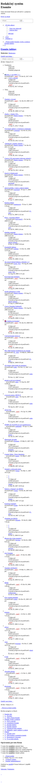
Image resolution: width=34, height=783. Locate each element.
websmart (17, 130)
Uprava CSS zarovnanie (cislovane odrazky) (18, 158)
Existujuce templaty (10, 504)
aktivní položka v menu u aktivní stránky (17, 188)
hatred (17, 456)
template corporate (10, 232)
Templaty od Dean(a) (11, 568)
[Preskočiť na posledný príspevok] (13, 85)
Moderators (12, 53)
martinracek (17, 204)
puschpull (11, 183)
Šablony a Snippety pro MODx (14, 489)
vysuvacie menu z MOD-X (13, 395)
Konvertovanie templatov (12, 277)
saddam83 (18, 426)
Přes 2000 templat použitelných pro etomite (17, 351)
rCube (6, 657)
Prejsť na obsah (5, 16)
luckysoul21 (19, 219)
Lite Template (9, 553)
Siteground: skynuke (11, 439)
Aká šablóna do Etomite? (12, 321)
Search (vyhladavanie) (11, 173)
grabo (15, 599)
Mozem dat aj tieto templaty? (13, 538)
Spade (16, 505)
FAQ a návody (13, 78)
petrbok (16, 249)
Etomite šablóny (8, 49)
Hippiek (17, 520)
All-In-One (8, 410)
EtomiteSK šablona (10, 247)
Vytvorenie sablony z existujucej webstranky (18, 129)
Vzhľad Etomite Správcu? (12, 336)
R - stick (16, 352)
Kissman (16, 441)
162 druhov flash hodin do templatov (16, 365)
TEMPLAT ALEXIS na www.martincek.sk (18, 424)
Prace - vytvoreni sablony (12, 217)
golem (10, 533)
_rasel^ (16, 76)
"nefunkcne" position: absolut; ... (14, 143)
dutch (31, 650)
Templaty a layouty (10, 99)
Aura (6, 642)
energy (10, 435)
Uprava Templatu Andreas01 (13, 306)
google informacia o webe (12, 291)
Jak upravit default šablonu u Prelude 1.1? (17, 262)
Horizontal (8, 686)
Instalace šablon (9, 203)
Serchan (17, 540)
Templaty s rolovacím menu (13, 469)
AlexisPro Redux (10, 671)
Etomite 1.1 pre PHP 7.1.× (12, 74)
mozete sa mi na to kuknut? (13, 380)
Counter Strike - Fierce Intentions (14, 454)
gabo (15, 367)
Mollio (6, 583)
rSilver (6, 627)
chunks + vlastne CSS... (12, 114)
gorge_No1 (17, 263)
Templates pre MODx (11, 518)
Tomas (17, 471)
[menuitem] (14, 28)
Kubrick (7, 612)
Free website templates (11, 597)
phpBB (10, 764)
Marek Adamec (18, 115)
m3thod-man (12, 593)
